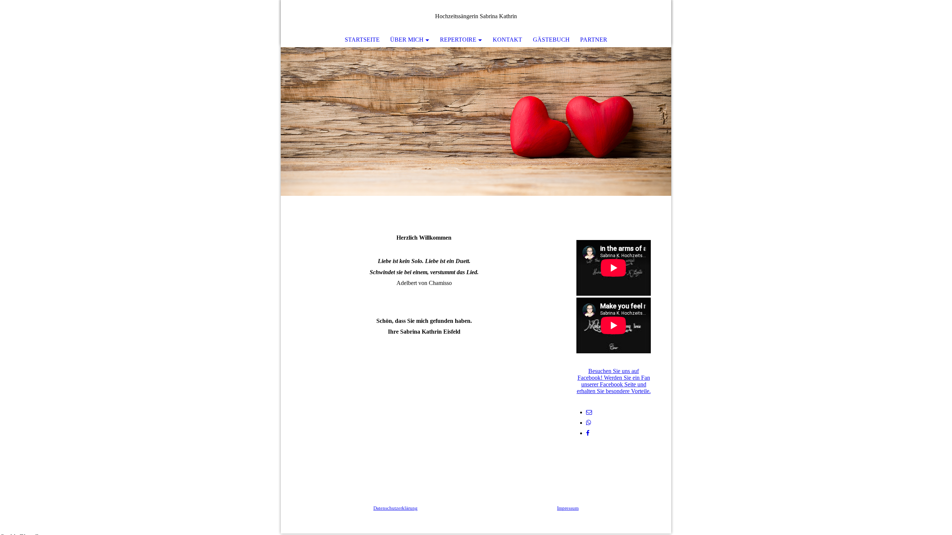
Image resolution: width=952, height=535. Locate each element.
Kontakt (507, 39)
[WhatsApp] (588, 422)
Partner (593, 39)
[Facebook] (587, 433)
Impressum (568, 508)
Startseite (362, 39)
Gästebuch (551, 39)
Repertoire (458, 39)
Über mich (407, 39)
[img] (476, 121)
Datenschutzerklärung (395, 508)
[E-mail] (589, 412)
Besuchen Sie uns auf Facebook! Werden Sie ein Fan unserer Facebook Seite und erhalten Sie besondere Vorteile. (614, 381)
